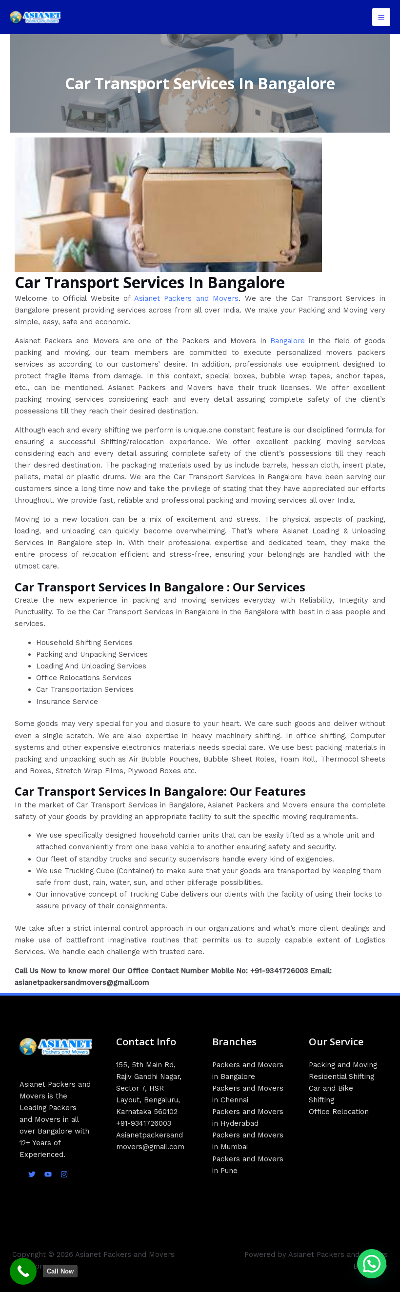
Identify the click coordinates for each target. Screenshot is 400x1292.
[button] (371, 1263)
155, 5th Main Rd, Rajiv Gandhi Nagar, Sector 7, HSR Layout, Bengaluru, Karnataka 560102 (148, 1088)
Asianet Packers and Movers (186, 298)
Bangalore (287, 340)
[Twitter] (32, 1174)
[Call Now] (23, 1271)
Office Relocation (339, 1111)
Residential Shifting (341, 1076)
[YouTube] (48, 1174)
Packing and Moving (343, 1064)
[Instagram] (64, 1174)
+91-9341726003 (143, 1123)
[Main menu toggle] (381, 17)
